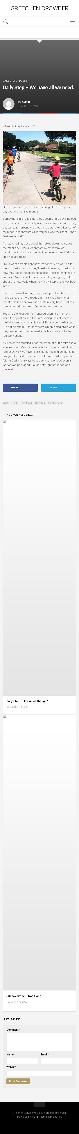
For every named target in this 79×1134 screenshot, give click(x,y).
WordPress (38, 1116)
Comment (13, 1029)
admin (26, 101)
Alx (59, 1116)
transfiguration (55, 403)
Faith (14, 403)
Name (10, 1054)
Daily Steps (10, 80)
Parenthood (26, 403)
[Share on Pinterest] (49, 118)
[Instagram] (47, 32)
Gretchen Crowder (40, 8)
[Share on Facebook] (30, 118)
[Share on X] (12, 118)
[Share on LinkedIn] (67, 118)
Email (45, 1054)
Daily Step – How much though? (27, 701)
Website (11, 1067)
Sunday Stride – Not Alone (23, 996)
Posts (23, 80)
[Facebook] (32, 32)
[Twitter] (39, 32)
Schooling (40, 403)
